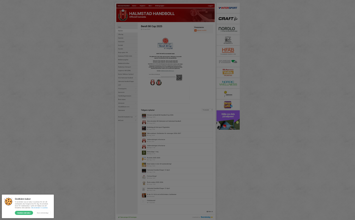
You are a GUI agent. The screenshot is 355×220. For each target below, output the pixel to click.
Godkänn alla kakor (24, 213)
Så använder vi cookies (39, 208)
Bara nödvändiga (42, 213)
